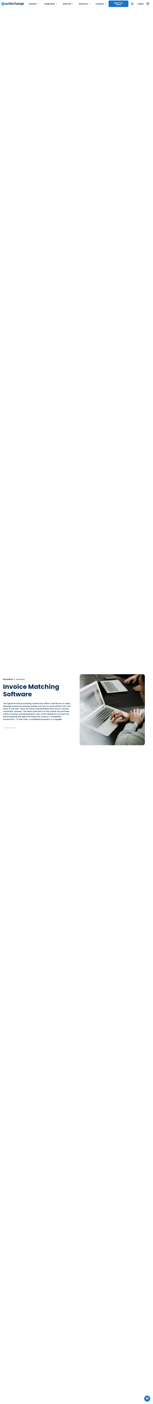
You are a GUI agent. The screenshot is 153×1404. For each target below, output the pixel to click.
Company (100, 4)
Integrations (49, 4)
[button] (132, 4)
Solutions (33, 4)
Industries (67, 4)
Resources (83, 4)
